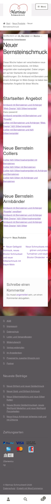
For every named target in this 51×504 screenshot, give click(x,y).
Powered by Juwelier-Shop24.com (23, 358)
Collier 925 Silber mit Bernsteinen (19, 167)
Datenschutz (13, 331)
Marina (37, 35)
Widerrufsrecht (14, 342)
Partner (10, 363)
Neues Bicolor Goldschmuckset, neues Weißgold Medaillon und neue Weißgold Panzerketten (26, 408)
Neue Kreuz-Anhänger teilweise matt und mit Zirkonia (26, 418)
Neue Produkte (18, 23)
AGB (9, 320)
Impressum (12, 326)
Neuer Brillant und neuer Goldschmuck (25, 386)
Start (8, 23)
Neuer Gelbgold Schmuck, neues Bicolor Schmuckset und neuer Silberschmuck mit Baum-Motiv (12, 255)
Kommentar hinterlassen (14, 39)
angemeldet (22, 294)
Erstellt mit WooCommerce (30, 488)
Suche (25, 499)
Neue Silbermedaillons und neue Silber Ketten (26, 398)
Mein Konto (8, 499)
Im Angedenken (14, 352)
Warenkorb (39, 497)
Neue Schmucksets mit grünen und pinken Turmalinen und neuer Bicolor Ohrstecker (37, 252)
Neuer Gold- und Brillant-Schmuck (23, 391)
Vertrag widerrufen (15, 347)
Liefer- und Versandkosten (19, 336)
